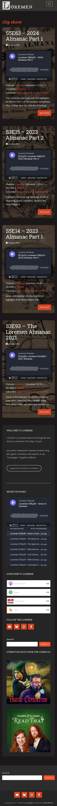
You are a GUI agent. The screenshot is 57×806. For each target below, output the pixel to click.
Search (10, 639)
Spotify (38, 92)
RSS (46, 92)
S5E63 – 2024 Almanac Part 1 (24, 35)
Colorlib (29, 803)
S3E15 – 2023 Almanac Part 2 (25, 134)
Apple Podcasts (24, 92)
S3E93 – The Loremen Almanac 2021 (28, 332)
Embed (21, 88)
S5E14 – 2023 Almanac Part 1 (24, 233)
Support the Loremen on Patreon (24, 468)
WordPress (48, 803)
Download (20, 85)
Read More (44, 113)
